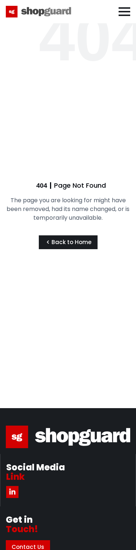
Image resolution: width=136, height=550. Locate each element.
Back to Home (71, 242)
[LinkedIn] (12, 492)
